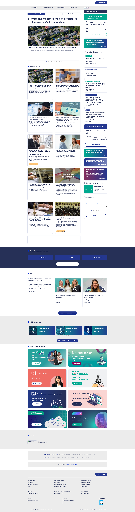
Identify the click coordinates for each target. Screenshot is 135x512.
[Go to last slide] (85, 206)
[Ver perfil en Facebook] (28, 502)
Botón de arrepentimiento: (51, 454)
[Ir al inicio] (33, 474)
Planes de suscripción (33, 484)
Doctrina (69, 257)
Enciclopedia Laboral (86, 480)
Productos (30, 486)
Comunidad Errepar (85, 482)
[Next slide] (106, 206)
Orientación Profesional (60, 484)
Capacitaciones (31, 480)
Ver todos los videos (67, 313)
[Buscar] (46, 2)
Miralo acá (36, 363)
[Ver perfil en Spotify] (47, 502)
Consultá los (67, 464)
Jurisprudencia (96, 257)
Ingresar (101, 3)
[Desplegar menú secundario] (89, 3)
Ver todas (96, 145)
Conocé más (36, 383)
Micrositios (57, 482)
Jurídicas (71, 14)
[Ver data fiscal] (103, 502)
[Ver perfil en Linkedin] (34, 502)
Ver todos (96, 34)
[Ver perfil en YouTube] (37, 502)
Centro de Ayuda (85, 486)
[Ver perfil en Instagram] (41, 502)
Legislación (42, 257)
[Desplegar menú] (28, 3)
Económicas (54, 14)
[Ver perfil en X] (31, 502)
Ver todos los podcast (67, 340)
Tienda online (31, 482)
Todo (36, 14)
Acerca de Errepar (85, 484)
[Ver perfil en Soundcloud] (44, 502)
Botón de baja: (47, 457)
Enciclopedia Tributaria (60, 486)
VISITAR (95, 215)
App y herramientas (59, 480)
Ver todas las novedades (67, 264)
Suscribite (77, 363)
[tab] (91, 210)
